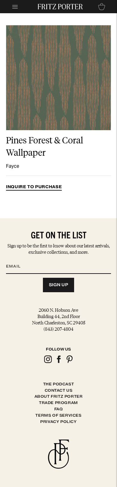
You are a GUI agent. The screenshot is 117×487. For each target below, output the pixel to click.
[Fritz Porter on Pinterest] (69, 362)
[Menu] (15, 6)
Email (17, 259)
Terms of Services (58, 415)
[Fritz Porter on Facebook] (58, 362)
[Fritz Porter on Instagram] (48, 362)
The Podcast (58, 384)
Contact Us (59, 390)
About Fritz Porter (58, 396)
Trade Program (58, 402)
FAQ (58, 409)
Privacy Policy (58, 421)
